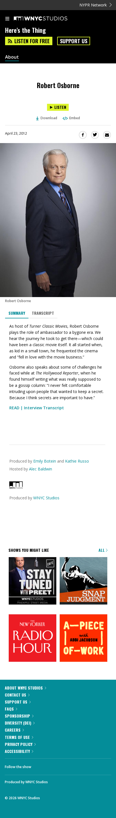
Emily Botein (44, 461)
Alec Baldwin (40, 469)
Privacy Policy (18, 744)
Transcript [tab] (43, 313)
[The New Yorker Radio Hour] (32, 638)
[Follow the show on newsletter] (71, 765)
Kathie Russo (77, 461)
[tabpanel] (58, 377)
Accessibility (17, 751)
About (12, 57)
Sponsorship (17, 716)
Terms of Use (17, 737)
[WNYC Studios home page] (47, 18)
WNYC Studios (46, 497)
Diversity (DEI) (18, 723)
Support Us (73, 41)
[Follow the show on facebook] (41, 765)
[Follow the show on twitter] (56, 765)
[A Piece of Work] (83, 638)
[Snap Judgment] (83, 581)
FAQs (9, 709)
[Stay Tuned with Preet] (32, 581)
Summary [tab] (16, 313)
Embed (74, 118)
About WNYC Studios (24, 688)
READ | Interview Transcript (36, 407)
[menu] (7, 19)
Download (49, 118)
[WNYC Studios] (16, 487)
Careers (13, 730)
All (102, 550)
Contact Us (15, 695)
